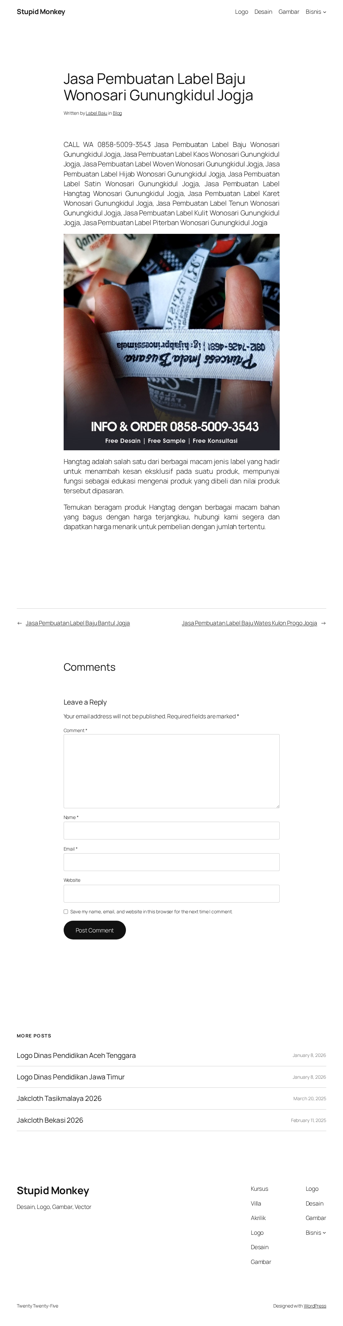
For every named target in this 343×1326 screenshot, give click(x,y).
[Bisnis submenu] (324, 11)
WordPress (315, 1306)
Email (71, 849)
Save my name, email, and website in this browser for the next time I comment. (151, 911)
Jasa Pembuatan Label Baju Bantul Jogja (78, 623)
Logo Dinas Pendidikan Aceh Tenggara (76, 1055)
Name (71, 817)
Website (72, 880)
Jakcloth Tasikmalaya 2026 (59, 1098)
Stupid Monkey (41, 11)
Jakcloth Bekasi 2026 (50, 1120)
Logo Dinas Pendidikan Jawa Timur (71, 1077)
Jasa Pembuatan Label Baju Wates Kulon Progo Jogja (249, 623)
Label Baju (96, 113)
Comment (75, 730)
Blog (117, 113)
